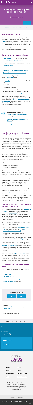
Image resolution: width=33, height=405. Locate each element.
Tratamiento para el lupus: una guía (12, 279)
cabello (12, 77)
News (20, 27)
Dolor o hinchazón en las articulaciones (13, 60)
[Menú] (31, 2)
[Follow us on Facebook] (2, 334)
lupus (4, 38)
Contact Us (8, 370)
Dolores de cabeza (8, 65)
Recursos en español (22, 376)
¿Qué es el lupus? (7, 274)
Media (7, 376)
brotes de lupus (13, 213)
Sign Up (7, 344)
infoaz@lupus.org (5, 329)
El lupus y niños (11, 124)
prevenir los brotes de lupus (17, 239)
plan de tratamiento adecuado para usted (15, 229)
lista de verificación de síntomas (10, 158)
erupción (7, 80)
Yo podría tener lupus (8, 308)
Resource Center (10, 373)
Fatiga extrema (7, 58)
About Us (8, 367)
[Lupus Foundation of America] (5, 2)
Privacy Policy (13, 397)
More (25, 27)
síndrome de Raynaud (19, 93)
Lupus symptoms (19, 307)
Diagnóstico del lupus (8, 276)
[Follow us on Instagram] (10, 334)
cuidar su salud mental (19, 253)
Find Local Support (22, 373)
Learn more (10, 403)
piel (8, 77)
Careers (19, 367)
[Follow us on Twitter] (4, 334)
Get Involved (14, 27)
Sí (11, 296)
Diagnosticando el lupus (9, 307)
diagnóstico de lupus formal (15, 192)
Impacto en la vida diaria (9, 281)
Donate (19, 370)
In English (27, 22)
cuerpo (4, 41)
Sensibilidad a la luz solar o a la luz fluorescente (15, 70)
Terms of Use (20, 397)
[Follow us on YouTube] (7, 334)
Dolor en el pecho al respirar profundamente (14, 72)
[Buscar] (28, 3)
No (21, 296)
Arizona (14, 2)
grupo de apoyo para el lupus (9, 245)
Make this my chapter (17, 17)
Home (7, 27)
